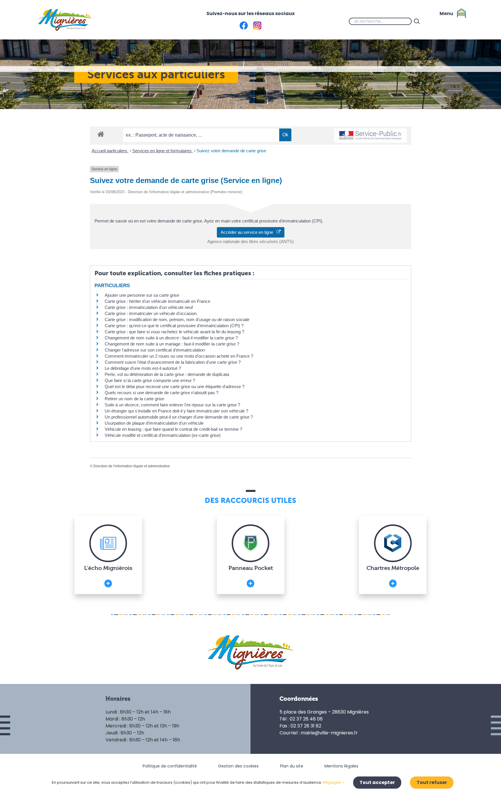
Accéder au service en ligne (249, 232)
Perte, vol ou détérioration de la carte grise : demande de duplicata (167, 374)
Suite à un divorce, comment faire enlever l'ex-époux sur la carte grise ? (172, 404)
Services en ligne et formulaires (162, 150)
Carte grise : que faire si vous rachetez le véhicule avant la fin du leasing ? (174, 331)
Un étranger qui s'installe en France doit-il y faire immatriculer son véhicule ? (176, 410)
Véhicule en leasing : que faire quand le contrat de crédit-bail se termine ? (173, 429)
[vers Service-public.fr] (370, 135)
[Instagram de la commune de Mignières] (445, 21)
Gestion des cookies (238, 766)
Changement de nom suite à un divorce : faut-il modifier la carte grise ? (171, 337)
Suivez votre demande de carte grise (231, 150)
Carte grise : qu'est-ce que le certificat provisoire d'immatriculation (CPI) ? (174, 325)
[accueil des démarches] (100, 133)
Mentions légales (341, 766)
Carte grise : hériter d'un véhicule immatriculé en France (157, 301)
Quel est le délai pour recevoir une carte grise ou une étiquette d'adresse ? (174, 386)
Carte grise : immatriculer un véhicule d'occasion (151, 313)
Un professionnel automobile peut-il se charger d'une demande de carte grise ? (179, 416)
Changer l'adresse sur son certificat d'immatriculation (155, 349)
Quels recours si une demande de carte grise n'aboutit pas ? (161, 392)
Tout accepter (377, 782)
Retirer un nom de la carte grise (134, 398)
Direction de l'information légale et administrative (131, 466)
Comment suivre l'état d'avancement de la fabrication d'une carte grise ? (173, 362)
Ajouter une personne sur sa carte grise (142, 295)
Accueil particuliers (110, 150)
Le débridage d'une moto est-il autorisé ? (143, 368)
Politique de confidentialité (170, 766)
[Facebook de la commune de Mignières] (433, 21)
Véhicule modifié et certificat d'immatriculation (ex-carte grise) (163, 435)
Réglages (332, 782)
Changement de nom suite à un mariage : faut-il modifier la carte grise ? (172, 343)
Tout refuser (432, 782)
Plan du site (291, 766)
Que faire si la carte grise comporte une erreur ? (150, 380)
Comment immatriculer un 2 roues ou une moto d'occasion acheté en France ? (179, 356)
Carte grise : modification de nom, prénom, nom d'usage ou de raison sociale (177, 319)
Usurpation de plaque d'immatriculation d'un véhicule (154, 423)
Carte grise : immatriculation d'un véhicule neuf (149, 307)
